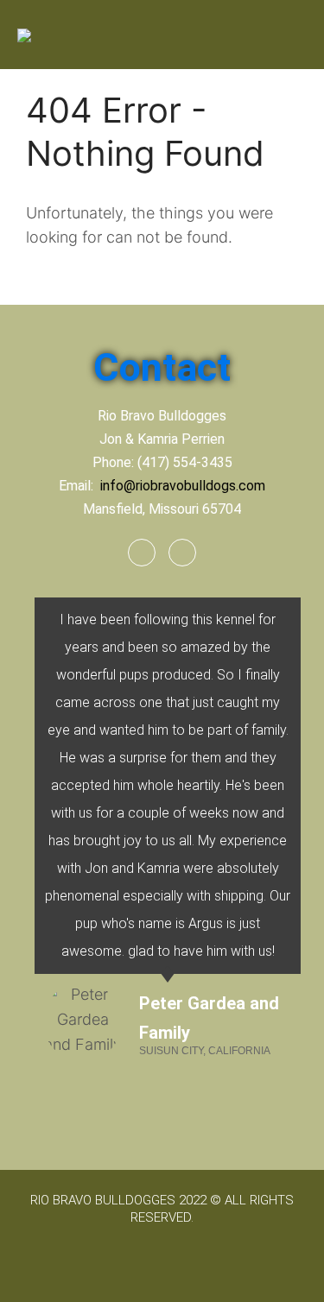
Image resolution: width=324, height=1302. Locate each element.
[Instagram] (182, 552)
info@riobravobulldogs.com (182, 485)
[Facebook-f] (142, 552)
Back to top (293, 1271)
